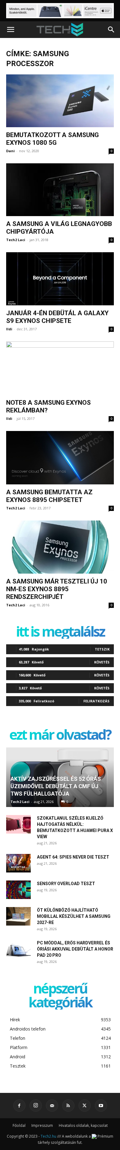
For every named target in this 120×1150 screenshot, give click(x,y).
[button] (10, 29)
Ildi (9, 329)
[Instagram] (36, 1105)
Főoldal (19, 1125)
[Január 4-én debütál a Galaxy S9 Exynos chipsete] (60, 278)
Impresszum (42, 1125)
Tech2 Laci (15, 239)
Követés (102, 662)
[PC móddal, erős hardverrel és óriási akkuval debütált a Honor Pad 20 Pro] (18, 949)
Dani (10, 150)
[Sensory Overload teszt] (18, 889)
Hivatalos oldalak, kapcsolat (83, 1125)
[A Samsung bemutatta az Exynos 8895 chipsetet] (60, 458)
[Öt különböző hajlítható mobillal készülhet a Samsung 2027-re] (18, 916)
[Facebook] (19, 1105)
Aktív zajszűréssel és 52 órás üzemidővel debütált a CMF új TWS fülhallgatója (55, 786)
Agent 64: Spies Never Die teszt (73, 857)
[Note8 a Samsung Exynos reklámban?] (60, 368)
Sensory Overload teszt (66, 883)
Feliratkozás (96, 701)
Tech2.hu (48, 1136)
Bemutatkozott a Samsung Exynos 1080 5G (52, 138)
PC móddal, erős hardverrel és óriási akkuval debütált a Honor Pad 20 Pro (75, 949)
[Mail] (52, 1105)
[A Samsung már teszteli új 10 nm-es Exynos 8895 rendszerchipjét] (60, 547)
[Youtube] (101, 1105)
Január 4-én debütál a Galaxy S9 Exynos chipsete (57, 316)
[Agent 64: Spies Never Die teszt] (18, 863)
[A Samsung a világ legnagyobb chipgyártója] (60, 189)
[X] (84, 1105)
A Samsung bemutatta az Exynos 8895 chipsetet (49, 496)
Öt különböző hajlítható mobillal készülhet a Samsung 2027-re (73, 916)
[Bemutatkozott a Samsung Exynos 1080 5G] (60, 100)
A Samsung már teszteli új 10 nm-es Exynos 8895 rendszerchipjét (56, 589)
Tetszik (102, 649)
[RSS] (68, 1105)
